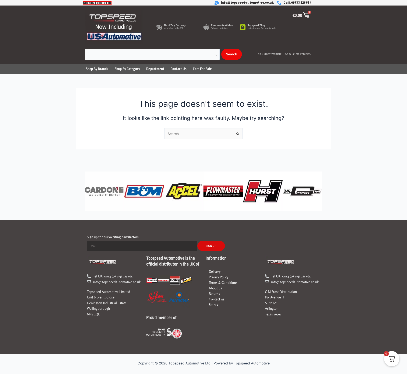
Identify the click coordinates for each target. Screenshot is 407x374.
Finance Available (222, 25)
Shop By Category (127, 69)
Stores (213, 304)
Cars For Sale (202, 69)
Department (155, 69)
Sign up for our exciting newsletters (113, 237)
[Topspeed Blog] (243, 27)
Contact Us (179, 69)
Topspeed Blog (256, 25)
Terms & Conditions (223, 282)
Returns (214, 293)
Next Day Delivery (175, 25)
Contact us (216, 299)
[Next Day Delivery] (159, 27)
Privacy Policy (218, 277)
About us (215, 288)
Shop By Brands (97, 69)
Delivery (214, 271)
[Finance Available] (206, 27)
